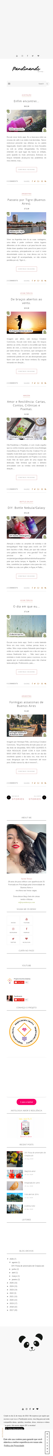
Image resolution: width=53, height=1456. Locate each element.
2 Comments (12, 281)
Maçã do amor (30, 1171)
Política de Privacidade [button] (14, 1446)
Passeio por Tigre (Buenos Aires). (27, 201)
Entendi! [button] (47, 1443)
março (14, 1276)
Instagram (13, 932)
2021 (12, 1296)
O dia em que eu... (26, 606)
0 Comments (12, 181)
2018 (12, 1307)
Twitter (13, 942)
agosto (14, 1262)
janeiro (14, 1279)
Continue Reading (26, 169)
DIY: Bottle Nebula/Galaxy (26, 507)
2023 (12, 1290)
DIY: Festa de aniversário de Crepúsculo (35, 1154)
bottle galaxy (26, 502)
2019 (12, 1303)
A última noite (30, 1206)
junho (14, 1269)
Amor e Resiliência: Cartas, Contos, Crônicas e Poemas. (26, 405)
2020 (12, 1300)
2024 (12, 1286)
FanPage (26, 932)
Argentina (26, 194)
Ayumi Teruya (26, 293)
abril (13, 1273)
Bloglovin (26, 942)
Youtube (27, 922)
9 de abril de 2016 (32, 1194)
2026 (12, 1259)
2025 (12, 1283)
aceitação (26, 95)
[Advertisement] (26, 26)
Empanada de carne (32, 1183)
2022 (12, 1293)
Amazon (26, 396)
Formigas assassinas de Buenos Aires (26, 704)
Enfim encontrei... (26, 101)
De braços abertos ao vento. (26, 301)
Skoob (13, 922)
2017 (12, 1310)
